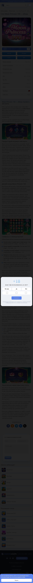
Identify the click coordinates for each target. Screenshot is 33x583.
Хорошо (16, 580)
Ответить (16, 298)
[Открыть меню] (29, 5)
